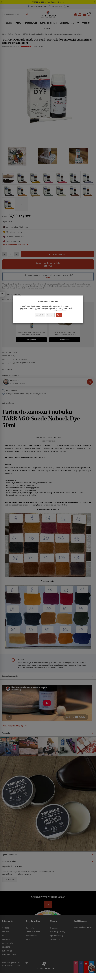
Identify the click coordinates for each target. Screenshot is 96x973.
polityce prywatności (59, 310)
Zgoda (59, 315)
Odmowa (50, 315)
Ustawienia (40, 315)
